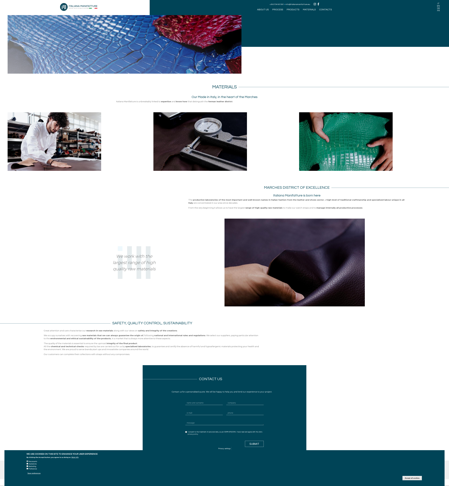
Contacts (325, 9)
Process (277, 9)
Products (293, 9)
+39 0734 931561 (277, 4)
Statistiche (33, 464)
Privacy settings (224, 448)
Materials (309, 9)
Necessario (33, 461)
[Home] (78, 7)
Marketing (32, 466)
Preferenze (33, 469)
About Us (263, 9)
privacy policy (193, 434)
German (438, 8)
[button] (79, 141)
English (438, 6)
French (438, 10)
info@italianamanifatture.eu (298, 4)
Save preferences (34, 473)
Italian (438, 3)
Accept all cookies (412, 478)
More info (75, 457)
